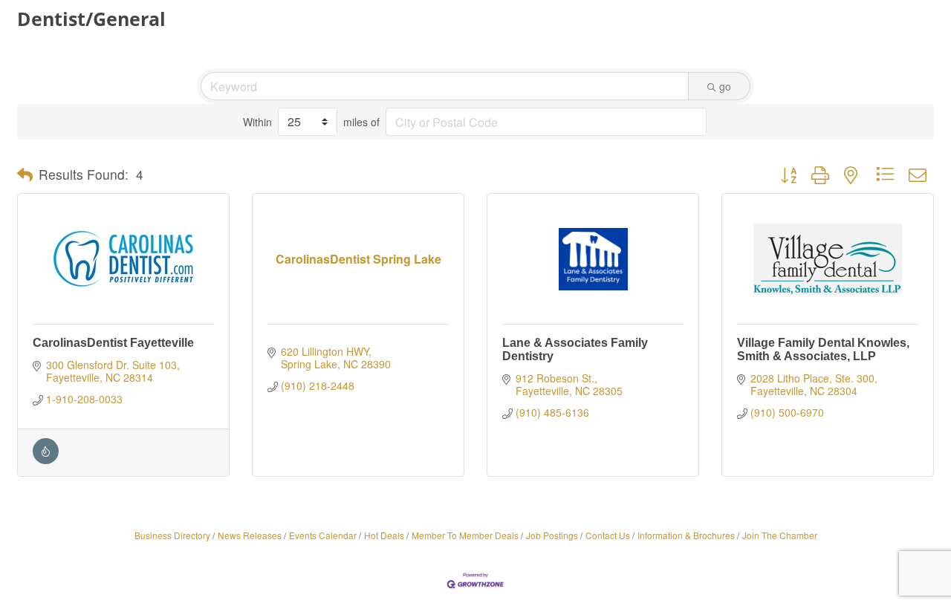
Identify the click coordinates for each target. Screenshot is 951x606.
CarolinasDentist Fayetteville (113, 342)
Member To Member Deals (465, 535)
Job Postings (552, 535)
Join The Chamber (779, 535)
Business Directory (172, 535)
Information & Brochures (686, 535)
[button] (25, 174)
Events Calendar (323, 535)
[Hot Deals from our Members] (46, 459)
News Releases (250, 535)
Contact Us (607, 535)
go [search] (725, 86)
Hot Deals (384, 535)
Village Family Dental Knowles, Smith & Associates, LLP (823, 349)
